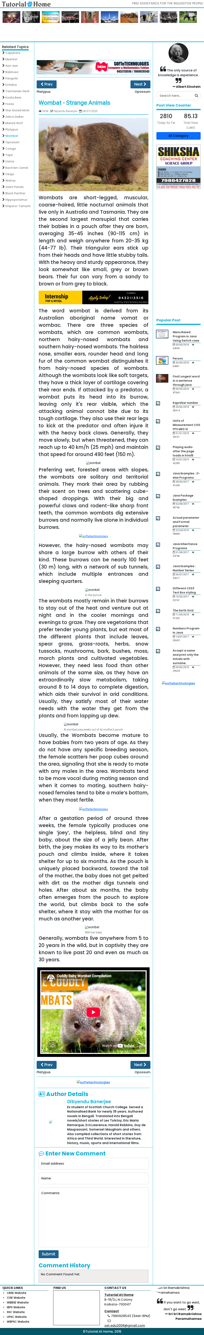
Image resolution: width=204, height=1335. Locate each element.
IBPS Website (16, 1307)
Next (139, 84)
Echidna (11, 85)
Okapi (9, 174)
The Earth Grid (183, 610)
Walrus (10, 181)
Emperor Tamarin (18, 206)
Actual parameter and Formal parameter (186, 522)
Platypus (11, 129)
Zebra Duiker (14, 117)
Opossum (12, 142)
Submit (48, 1254)
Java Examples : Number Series (184, 568)
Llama (9, 161)
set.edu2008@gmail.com (124, 1325)
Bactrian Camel (16, 168)
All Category (178, 135)
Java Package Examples (183, 498)
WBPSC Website (18, 1322)
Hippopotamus (16, 200)
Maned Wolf (14, 123)
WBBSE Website (18, 1302)
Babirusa (11, 72)
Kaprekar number (185, 403)
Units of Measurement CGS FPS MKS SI (186, 425)
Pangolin (11, 78)
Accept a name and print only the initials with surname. (186, 657)
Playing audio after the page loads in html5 (183, 451)
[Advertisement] (93, 51)
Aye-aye (11, 66)
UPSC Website (17, 1317)
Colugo (10, 149)
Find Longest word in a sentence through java (186, 380)
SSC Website (16, 1312)
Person (178, 358)
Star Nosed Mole (17, 110)
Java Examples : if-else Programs (186, 475)
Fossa (9, 104)
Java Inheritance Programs (185, 546)
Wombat (11, 136)
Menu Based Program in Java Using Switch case (186, 336)
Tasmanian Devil (17, 91)
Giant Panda (14, 187)
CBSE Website (16, 1293)
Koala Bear (13, 98)
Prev (48, 84)
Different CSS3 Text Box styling (184, 590)
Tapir (9, 155)
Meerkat (11, 59)
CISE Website (16, 1298)
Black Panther (15, 193)
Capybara (12, 53)
